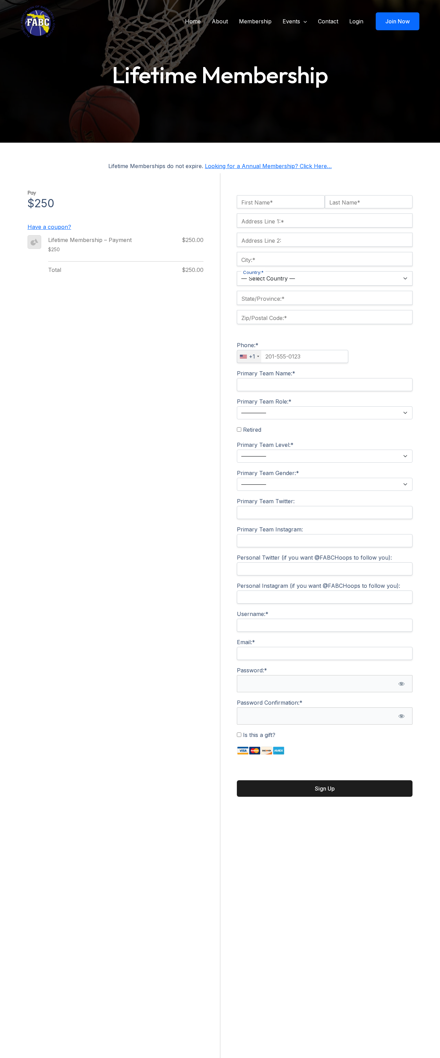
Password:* (252, 670)
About (220, 21)
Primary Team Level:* (265, 444)
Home (193, 21)
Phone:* (247, 345)
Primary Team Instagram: (270, 529)
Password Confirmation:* (269, 702)
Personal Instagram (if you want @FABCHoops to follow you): (318, 585)
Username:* (252, 613)
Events (291, 21)
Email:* (246, 642)
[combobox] (249, 356)
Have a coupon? (49, 226)
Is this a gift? (258, 734)
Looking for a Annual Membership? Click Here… (268, 166)
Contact (328, 21)
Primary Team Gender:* (268, 473)
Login (356, 21)
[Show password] (401, 683)
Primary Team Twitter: (266, 501)
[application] (303, 21)
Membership (255, 21)
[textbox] (292, 356)
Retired (251, 429)
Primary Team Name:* (266, 373)
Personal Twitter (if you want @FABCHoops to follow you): (314, 557)
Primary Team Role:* (264, 401)
